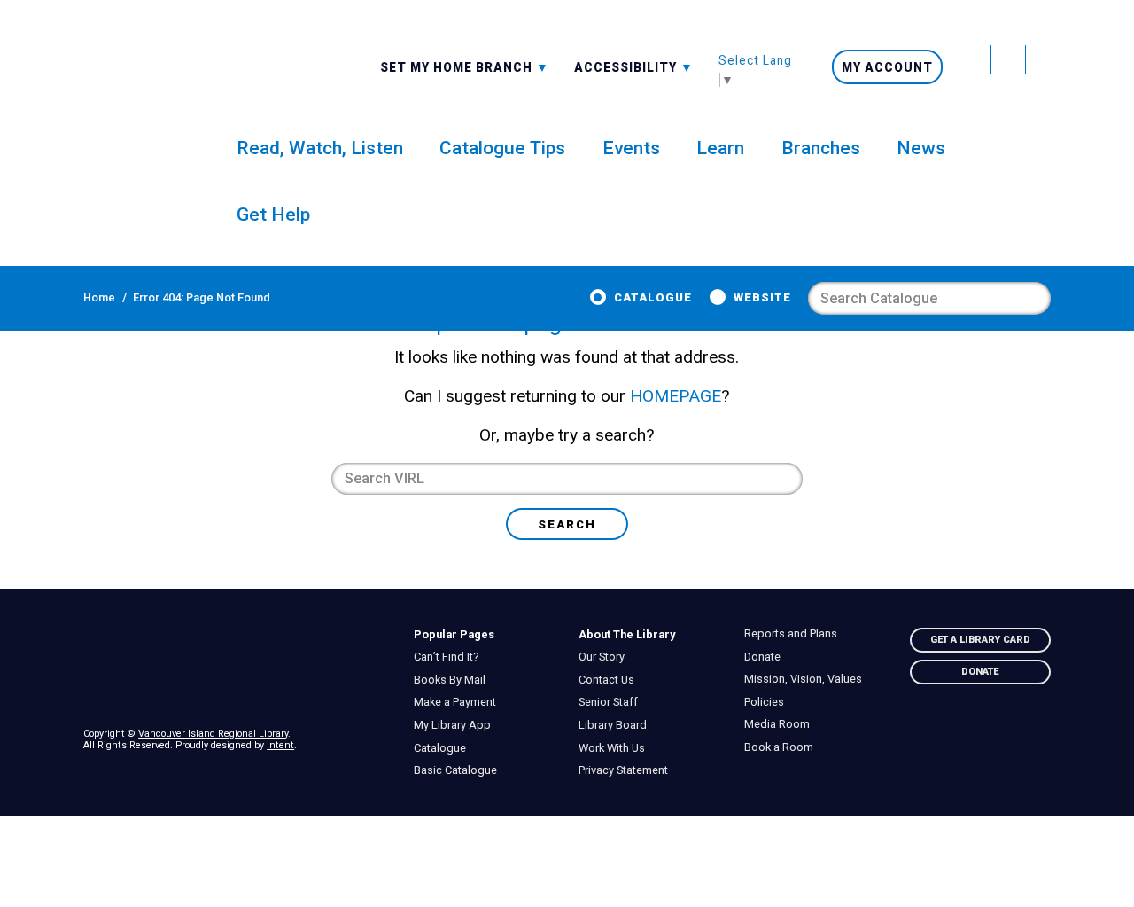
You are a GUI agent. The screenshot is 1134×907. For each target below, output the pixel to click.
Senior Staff (613, 702)
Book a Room (782, 747)
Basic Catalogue (459, 770)
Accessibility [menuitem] (634, 66)
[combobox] (464, 66)
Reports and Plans (794, 634)
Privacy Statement (628, 770)
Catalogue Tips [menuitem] (502, 148)
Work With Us (616, 748)
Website (762, 297)
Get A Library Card (980, 639)
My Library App (456, 725)
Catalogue (653, 297)
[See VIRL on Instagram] (1038, 59)
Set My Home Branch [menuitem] (458, 66)
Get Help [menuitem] (273, 214)
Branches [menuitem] (820, 148)
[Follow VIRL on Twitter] (974, 59)
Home (99, 297)
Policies (768, 702)
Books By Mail (453, 680)
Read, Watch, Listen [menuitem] (320, 148)
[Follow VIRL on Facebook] (1008, 59)
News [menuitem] (921, 148)
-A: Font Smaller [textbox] (634, 66)
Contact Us (611, 680)
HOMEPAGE (675, 396)
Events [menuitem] (631, 148)
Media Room (781, 724)
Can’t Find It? (450, 657)
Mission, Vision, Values (807, 679)
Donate (766, 657)
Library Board (617, 725)
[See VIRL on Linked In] (1035, 738)
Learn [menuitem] (720, 148)
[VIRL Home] (130, 99)
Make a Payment (459, 702)
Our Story (606, 657)
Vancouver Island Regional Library (213, 733)
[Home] (236, 666)
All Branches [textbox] (431, 66)
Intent (280, 745)
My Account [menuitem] (887, 67)
